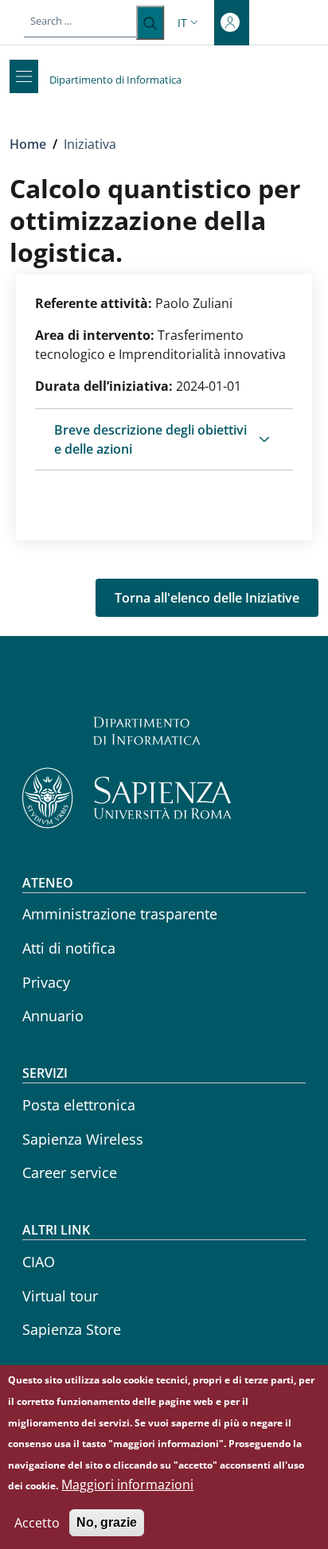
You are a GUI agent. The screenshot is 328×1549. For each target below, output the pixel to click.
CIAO (38, 1261)
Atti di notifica (68, 948)
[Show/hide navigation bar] (24, 76)
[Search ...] (150, 23)
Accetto (37, 1522)
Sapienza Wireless (82, 1139)
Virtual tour (60, 1295)
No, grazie (106, 1522)
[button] (189, 22)
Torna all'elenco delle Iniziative (207, 598)
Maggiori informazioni (127, 1484)
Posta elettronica (78, 1104)
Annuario (53, 1015)
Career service (69, 1172)
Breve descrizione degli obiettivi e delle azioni (150, 439)
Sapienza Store (71, 1329)
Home (28, 144)
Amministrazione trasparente (119, 913)
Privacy (46, 982)
